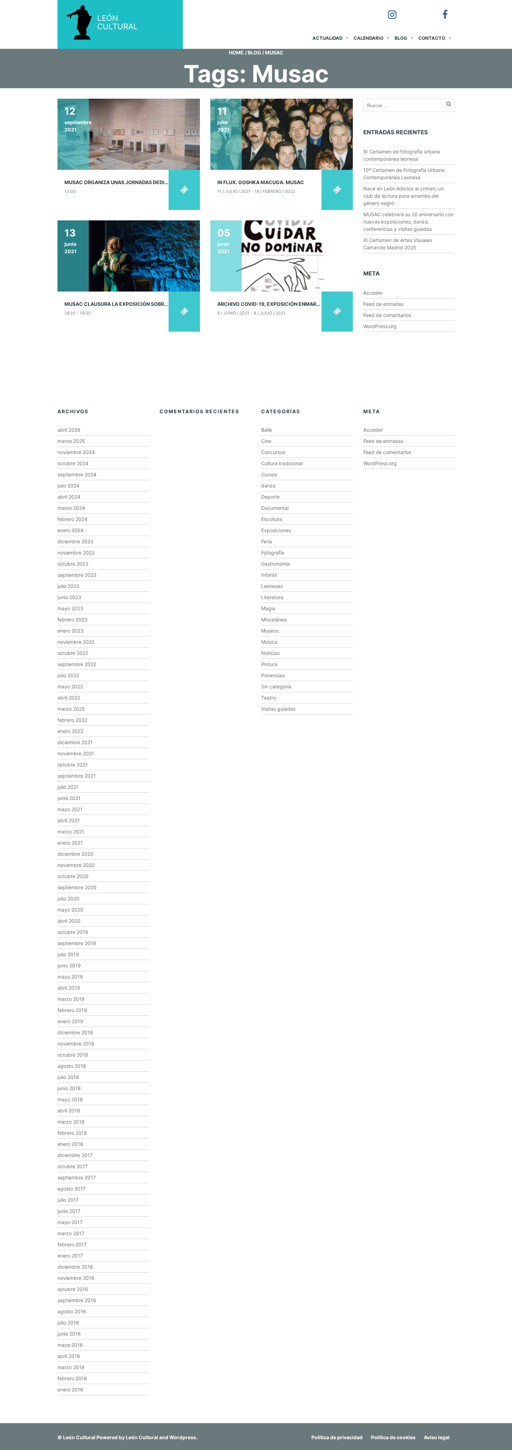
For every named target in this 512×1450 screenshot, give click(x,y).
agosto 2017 (71, 1189)
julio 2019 (68, 954)
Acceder (372, 293)
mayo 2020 (70, 910)
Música (269, 642)
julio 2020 (68, 898)
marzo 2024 (71, 508)
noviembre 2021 (75, 753)
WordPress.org (380, 326)
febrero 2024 (72, 519)
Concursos (273, 452)
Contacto (431, 38)
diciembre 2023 (75, 541)
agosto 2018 (71, 1066)
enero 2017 (70, 1256)
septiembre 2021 (76, 776)
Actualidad (327, 38)
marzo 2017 (70, 1233)
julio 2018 (68, 1077)
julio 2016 (68, 1323)
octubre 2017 (72, 1166)
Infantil (269, 575)
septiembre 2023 (76, 575)
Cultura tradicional (282, 463)
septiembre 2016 (76, 1300)
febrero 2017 (72, 1244)
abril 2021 (68, 820)
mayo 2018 (70, 1099)
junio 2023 (69, 597)
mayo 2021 (70, 809)
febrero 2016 (72, 1378)
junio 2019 (69, 965)
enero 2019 (70, 1021)
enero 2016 (70, 1389)
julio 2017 (68, 1200)
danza (268, 486)
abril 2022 (68, 698)
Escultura (271, 519)
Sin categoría (276, 686)
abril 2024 (68, 497)
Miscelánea (274, 619)
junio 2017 (68, 1211)
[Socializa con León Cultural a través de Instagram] (387, 10)
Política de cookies (393, 1437)
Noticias (270, 653)
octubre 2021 (72, 765)
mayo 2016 (70, 1345)
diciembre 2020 (75, 854)
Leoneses (272, 586)
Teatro (268, 698)
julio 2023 (68, 586)
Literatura (272, 597)
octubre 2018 (72, 1055)
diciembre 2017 (75, 1155)
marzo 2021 (70, 831)
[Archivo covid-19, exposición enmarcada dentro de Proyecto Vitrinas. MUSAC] (281, 255)
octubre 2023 (72, 564)
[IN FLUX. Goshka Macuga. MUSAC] (281, 134)
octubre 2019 (72, 932)
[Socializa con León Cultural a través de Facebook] (440, 10)
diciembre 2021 (75, 742)
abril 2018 (68, 1110)
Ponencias (273, 675)
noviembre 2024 (76, 452)
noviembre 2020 (76, 865)
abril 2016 (68, 1356)
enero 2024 (70, 530)
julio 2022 (68, 675)
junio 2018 (69, 1088)
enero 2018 (70, 1144)
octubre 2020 (72, 876)
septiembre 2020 (76, 887)
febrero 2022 (72, 720)
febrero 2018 (72, 1133)
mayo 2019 (70, 977)
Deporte (270, 497)
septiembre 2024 (76, 474)
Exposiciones (276, 530)
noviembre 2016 (75, 1278)
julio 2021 (68, 787)
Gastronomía (275, 564)
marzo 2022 (71, 709)
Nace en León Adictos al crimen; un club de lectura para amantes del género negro (403, 196)
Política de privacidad (337, 1437)
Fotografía (272, 553)
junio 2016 (69, 1334)
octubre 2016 (72, 1289)
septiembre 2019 (76, 943)
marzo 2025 (71, 441)
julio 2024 (68, 486)
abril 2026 (68, 430)
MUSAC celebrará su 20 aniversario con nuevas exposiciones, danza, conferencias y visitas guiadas (408, 221)
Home (236, 52)
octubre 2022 (72, 653)
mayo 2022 (70, 686)
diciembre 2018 (75, 1032)
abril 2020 (68, 921)
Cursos (269, 474)
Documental (274, 508)
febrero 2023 (72, 619)
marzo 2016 (71, 1367)
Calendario (368, 38)
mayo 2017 (70, 1222)
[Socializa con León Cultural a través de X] (414, 10)
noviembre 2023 (76, 553)
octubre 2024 (72, 463)
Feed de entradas (383, 304)
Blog (401, 38)
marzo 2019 (71, 999)
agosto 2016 (71, 1311)
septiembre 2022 (76, 664)
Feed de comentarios (387, 315)
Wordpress (182, 1437)
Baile (266, 430)
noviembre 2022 (75, 642)
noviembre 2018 (75, 1044)
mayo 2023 (70, 608)
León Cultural (79, 1437)
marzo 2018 (71, 1122)
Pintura (269, 664)
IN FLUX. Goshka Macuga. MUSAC (260, 182)
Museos (270, 631)
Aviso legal (437, 1437)
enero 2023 (70, 631)
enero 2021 (70, 843)
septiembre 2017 (76, 1177)
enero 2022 (70, 731)
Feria (266, 541)
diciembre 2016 (75, 1267)
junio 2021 (68, 798)
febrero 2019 (72, 1010)
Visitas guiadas (278, 709)
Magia (268, 608)
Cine (266, 441)
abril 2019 (68, 988)
